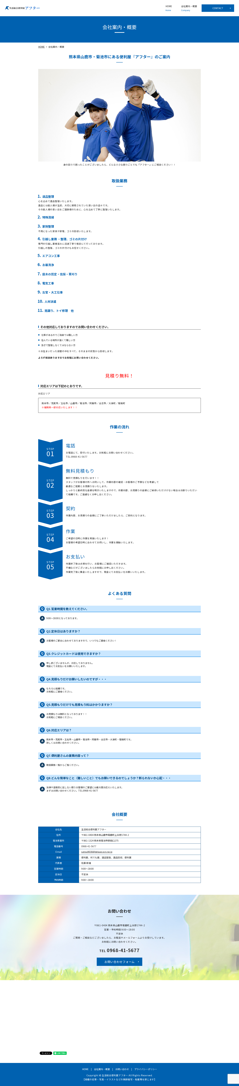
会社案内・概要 (189, 8)
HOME (169, 8)
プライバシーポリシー (145, 1069)
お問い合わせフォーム (119, 962)
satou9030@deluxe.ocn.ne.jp (96, 851)
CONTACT (217, 8)
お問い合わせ (122, 1069)
